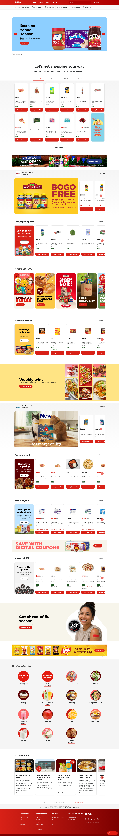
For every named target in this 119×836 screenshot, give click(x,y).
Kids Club (70, 822)
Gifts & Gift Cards (39, 824)
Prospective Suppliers (80, 834)
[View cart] (102, 2)
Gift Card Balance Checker (25, 822)
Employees (73, 834)
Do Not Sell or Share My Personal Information (30, 834)
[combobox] (80, 2)
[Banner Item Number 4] (21, 54)
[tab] (38, 79)
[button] (54, 349)
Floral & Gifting (39, 819)
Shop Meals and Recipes (73, 817)
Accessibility (104, 834)
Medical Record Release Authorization (62, 834)
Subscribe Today (79, 802)
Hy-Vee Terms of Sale (70, 807)
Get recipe (61, 793)
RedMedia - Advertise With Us (58, 817)
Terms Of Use (47, 834)
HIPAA (52, 834)
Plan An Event (39, 829)
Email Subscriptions (24, 817)
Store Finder (22, 826)
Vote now (40, 793)
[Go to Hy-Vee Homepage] (18, 2)
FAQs (53, 824)
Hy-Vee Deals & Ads (72, 814)
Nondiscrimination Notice (96, 834)
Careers (53, 819)
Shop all (101, 221)
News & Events (55, 822)
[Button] (13, 54)
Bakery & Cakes (39, 822)
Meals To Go (38, 817)
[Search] (89, 2)
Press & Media (22, 824)
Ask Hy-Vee (22, 814)
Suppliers (88, 834)
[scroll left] (15, 34)
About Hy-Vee (55, 814)
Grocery (37, 814)
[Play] (46, 429)
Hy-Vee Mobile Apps (72, 819)
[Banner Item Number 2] (18, 54)
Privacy (18, 834)
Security (42, 834)
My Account (22, 819)
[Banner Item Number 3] (19, 54)
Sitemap (14, 834)
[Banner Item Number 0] (14, 54)
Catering (37, 826)
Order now (19, 793)
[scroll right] (103, 34)
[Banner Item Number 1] (16, 54)
